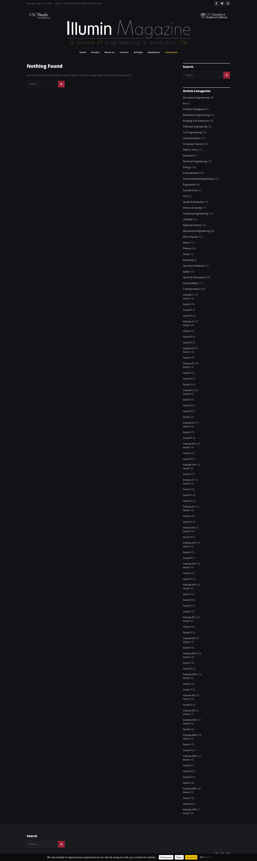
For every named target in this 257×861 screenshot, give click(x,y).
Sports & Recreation (194, 277)
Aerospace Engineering (196, 97)
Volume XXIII (190, 735)
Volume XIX (189, 584)
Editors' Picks (190, 149)
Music (186, 242)
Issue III (187, 310)
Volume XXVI (190, 809)
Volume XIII (189, 542)
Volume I (188, 294)
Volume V (188, 390)
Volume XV (189, 617)
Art (184, 103)
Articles (95, 52)
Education (188, 155)
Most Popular (190, 236)
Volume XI (188, 506)
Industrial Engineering (195, 213)
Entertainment (191, 173)
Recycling (188, 260)
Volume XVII (189, 653)
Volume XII (189, 527)
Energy (187, 167)
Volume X (188, 480)
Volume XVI (189, 638)
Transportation (191, 289)
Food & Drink (190, 190)
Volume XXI (189, 710)
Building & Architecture (196, 120)
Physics (187, 248)
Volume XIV (189, 563)
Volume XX (189, 695)
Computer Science (193, 144)
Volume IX (188, 363)
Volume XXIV (190, 756)
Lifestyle (187, 219)
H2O (185, 196)
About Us (109, 52)
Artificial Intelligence (194, 109)
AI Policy (138, 52)
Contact (124, 52)
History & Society (192, 207)
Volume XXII (189, 720)
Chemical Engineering (195, 126)
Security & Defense (193, 265)
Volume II (188, 321)
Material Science (192, 225)
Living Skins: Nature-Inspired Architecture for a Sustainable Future (93, 3)
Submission (171, 52)
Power (186, 254)
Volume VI (188, 422)
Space (186, 271)
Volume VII (189, 443)
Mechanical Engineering (196, 231)
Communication (191, 138)
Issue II (187, 304)
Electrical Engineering (195, 161)
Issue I (186, 298)
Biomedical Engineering (196, 115)
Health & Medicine (193, 202)
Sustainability (190, 283)
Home (82, 52)
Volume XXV (189, 788)
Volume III (188, 348)
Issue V (187, 417)
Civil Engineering (192, 132)
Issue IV (187, 315)
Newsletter (154, 52)
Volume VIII (189, 464)
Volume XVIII (190, 674)
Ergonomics (189, 184)
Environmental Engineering (198, 178)
